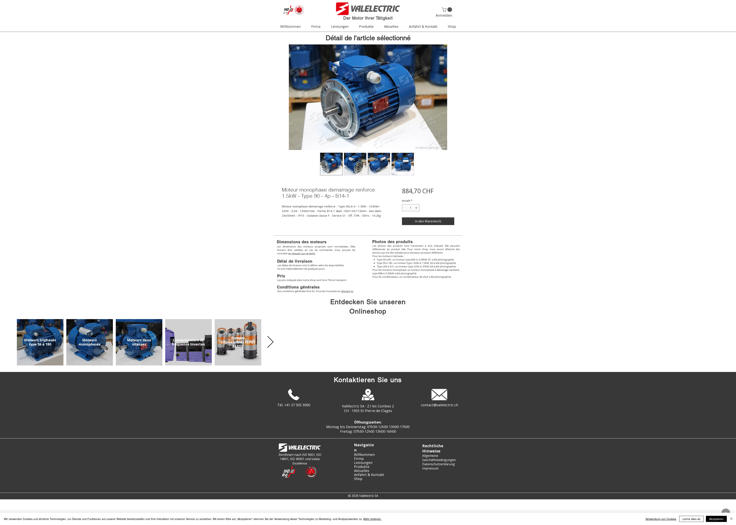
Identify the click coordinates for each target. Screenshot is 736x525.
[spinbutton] (410, 207)
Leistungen (363, 463)
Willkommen (364, 455)
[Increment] (416, 207)
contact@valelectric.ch (439, 405)
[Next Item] (270, 342)
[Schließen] (731, 519)
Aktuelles (361, 471)
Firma (359, 459)
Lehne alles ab (691, 519)
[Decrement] (404, 207)
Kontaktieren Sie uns (368, 380)
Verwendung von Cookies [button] (660, 519)
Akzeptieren (716, 519)
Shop (358, 479)
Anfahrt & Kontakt (368, 475)
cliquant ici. (347, 291)
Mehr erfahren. (372, 519)
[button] (447, 9)
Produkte (361, 467)
